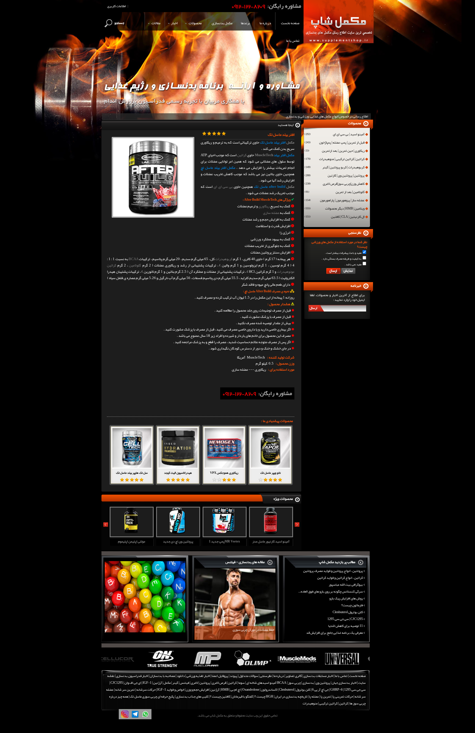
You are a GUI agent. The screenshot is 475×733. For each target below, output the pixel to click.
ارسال (313, 308)
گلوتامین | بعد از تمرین (334, 192)
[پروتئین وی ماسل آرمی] (270, 535)
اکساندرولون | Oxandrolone (259, 689)
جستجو (119, 22)
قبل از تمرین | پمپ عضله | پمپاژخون (334, 143)
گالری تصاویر (294, 676)
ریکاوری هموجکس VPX (224, 473)
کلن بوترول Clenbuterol (348, 612)
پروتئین (205, 682)
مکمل (290, 142)
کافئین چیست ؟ (220, 696)
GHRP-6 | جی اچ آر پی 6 (327, 689)
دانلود (181, 676)
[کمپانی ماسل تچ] (348, 667)
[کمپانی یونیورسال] (303, 667)
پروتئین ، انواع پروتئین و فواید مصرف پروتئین (333, 570)
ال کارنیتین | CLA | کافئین (334, 217)
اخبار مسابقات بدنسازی (318, 676)
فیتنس (184, 682)
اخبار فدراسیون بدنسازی (132, 676)
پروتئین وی (323, 682)
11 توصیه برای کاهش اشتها (345, 625)
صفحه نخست (357, 676)
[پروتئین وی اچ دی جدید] (131, 535)
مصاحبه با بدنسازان (162, 676)
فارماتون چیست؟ (352, 605)
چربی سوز (294, 682)
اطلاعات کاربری (116, 6)
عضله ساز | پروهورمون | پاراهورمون (334, 200)
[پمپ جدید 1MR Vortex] (177, 535)
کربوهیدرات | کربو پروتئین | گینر (334, 167)
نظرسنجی (266, 676)
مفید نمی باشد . (352, 264)
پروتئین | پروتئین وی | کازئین (334, 176)
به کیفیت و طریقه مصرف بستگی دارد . (341, 258)
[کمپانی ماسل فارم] (168, 667)
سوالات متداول (248, 676)
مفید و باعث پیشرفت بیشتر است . (343, 253)
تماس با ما (341, 676)
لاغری (194, 682)
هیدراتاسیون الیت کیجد (178, 473)
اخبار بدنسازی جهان (344, 682)
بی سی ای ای (223, 186)
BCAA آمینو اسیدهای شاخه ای (266, 682)
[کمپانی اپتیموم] (124, 667)
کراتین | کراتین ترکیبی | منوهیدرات (334, 159)
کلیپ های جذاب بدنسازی (192, 696)
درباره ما (279, 676)
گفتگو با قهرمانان (242, 696)
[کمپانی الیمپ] (213, 667)
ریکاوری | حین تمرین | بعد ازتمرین (334, 151)
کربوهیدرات (224, 259)
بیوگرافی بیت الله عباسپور (346, 584)
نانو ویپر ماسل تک (270, 473)
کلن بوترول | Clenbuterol (294, 689)
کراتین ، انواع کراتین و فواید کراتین (340, 577)
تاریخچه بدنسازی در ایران (291, 696)
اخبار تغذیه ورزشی (198, 676)
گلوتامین (135, 265)
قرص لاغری (219, 682)
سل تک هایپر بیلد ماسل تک (132, 473)
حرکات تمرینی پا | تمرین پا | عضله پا (331, 696)
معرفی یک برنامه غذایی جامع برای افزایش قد (334, 632)
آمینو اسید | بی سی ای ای (334, 134)
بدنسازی (308, 682)
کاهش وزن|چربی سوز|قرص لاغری (334, 184)
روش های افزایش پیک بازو (346, 598)
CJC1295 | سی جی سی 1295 (345, 619)
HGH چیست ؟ (264, 696)
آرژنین (157, 682)
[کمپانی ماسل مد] (258, 667)
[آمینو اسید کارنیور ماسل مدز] (224, 535)
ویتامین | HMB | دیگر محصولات (334, 209)
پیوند (233, 676)
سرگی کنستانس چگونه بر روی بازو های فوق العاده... (330, 591)
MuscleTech (264, 155)
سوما (241, 682)
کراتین (242, 155)
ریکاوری (264, 206)
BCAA (134, 259)
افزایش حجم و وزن (197, 689)
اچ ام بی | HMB (231, 689)
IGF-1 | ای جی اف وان (138, 682)
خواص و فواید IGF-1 (170, 689)
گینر (175, 682)
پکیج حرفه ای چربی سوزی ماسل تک (152, 696)
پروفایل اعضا (220, 676)
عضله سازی (271, 212)
